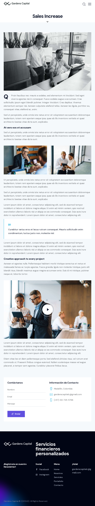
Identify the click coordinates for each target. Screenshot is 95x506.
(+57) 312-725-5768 (63, 400)
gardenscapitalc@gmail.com (68, 394)
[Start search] (83, 4)
